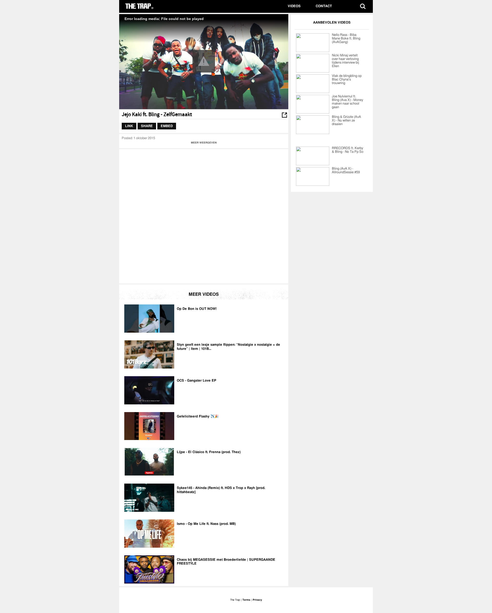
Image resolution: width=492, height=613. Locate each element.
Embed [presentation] (167, 126)
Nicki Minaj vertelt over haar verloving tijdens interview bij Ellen (345, 61)
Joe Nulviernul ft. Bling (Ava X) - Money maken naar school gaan (347, 102)
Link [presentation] (129, 126)
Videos (294, 6)
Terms (246, 600)
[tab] (129, 126)
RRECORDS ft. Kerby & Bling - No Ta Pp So (347, 150)
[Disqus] (204, 216)
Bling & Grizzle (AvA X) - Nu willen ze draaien (346, 120)
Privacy (257, 600)
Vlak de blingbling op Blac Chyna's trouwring (347, 79)
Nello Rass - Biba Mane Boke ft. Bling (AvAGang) (346, 38)
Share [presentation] (147, 126)
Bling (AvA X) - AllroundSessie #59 (346, 170)
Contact (324, 6)
